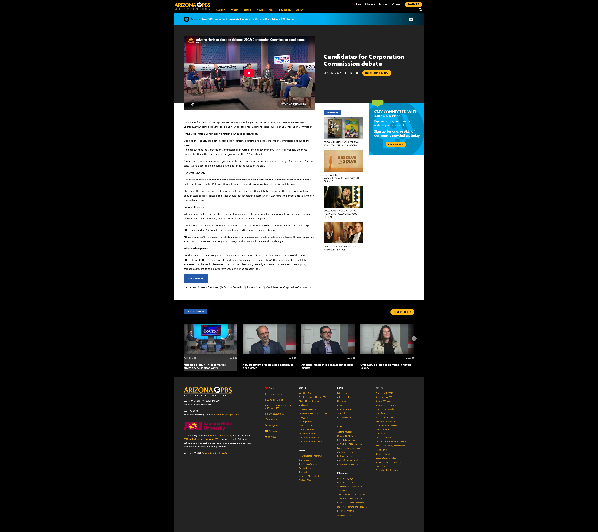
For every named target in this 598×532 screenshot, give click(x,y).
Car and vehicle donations (387, 470)
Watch (302, 387)
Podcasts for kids (344, 456)
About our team (344, 515)
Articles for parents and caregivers (352, 460)
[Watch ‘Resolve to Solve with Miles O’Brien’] (343, 151)
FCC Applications (274, 399)
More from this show (376, 73)
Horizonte (341, 401)
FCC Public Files (273, 394)
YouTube (272, 430)
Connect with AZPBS (384, 393)
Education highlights (346, 478)
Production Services (384, 417)
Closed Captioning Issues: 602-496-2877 (278, 406)
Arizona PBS (212, 439)
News (340, 387)
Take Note (303, 472)
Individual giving (383, 454)
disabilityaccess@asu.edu (226, 414)
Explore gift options (384, 437)
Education (342, 473)
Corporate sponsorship (386, 458)
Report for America (345, 511)
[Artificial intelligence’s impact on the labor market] (328, 325)
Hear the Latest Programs (310, 456)
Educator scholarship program (350, 503)
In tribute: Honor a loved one (388, 462)
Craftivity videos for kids (347, 452)
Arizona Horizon (344, 397)
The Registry (342, 490)
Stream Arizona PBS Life (309, 437)
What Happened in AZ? (309, 409)
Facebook (272, 419)
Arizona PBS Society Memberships (390, 446)
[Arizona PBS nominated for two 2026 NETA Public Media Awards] (343, 118)
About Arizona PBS (384, 397)
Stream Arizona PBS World (310, 442)
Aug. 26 (330, 175)
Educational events (345, 482)
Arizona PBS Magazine (385, 401)
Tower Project (382, 466)
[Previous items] (183, 338)
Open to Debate (344, 409)
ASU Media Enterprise (194, 439)
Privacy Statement (274, 413)
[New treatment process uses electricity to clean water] (269, 325)
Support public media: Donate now (391, 442)
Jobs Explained (305, 421)
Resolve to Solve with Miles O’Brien (314, 397)
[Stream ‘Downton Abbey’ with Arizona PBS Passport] (343, 223)
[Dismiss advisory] (411, 19)
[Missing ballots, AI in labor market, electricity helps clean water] (210, 325)
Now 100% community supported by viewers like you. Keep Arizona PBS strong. (248, 19)
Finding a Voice (305, 480)
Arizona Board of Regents (214, 453)
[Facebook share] (347, 72)
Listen (302, 450)
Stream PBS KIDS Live (346, 436)
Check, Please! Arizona (309, 401)
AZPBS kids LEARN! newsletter (350, 444)
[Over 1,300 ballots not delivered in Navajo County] (387, 325)
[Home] (192, 6)
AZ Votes (341, 405)
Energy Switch (305, 417)
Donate (272, 388)
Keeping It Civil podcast (309, 476)
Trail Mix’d (303, 405)
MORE (401, 312)
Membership (381, 450)
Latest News (342, 393)
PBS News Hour (344, 417)
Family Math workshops (347, 464)
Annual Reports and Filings (387, 425)
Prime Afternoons (307, 429)
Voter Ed (341, 413)
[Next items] (414, 338)
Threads (271, 436)
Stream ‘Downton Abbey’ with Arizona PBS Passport (340, 248)
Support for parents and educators (352, 507)
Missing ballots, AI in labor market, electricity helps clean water (205, 366)
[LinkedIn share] (352, 72)
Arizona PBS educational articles (351, 495)
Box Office (380, 413)
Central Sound (305, 460)
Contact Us (380, 433)
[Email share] (359, 72)
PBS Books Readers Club (386, 421)
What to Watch (305, 393)
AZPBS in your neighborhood (349, 486)
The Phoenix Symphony (309, 464)
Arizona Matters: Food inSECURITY (314, 413)
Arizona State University (220, 435)
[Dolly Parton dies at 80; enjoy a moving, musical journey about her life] (343, 187)
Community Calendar (385, 409)
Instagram (272, 425)
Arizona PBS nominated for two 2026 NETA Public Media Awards (341, 143)
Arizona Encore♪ (306, 468)
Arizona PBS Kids (344, 432)
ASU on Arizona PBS (307, 433)
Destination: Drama (307, 425)
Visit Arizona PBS (383, 429)
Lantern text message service (350, 448)
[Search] (420, 9)
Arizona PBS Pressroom (386, 405)
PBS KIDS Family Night (346, 440)
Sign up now (395, 144)
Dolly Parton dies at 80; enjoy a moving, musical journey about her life (341, 214)
